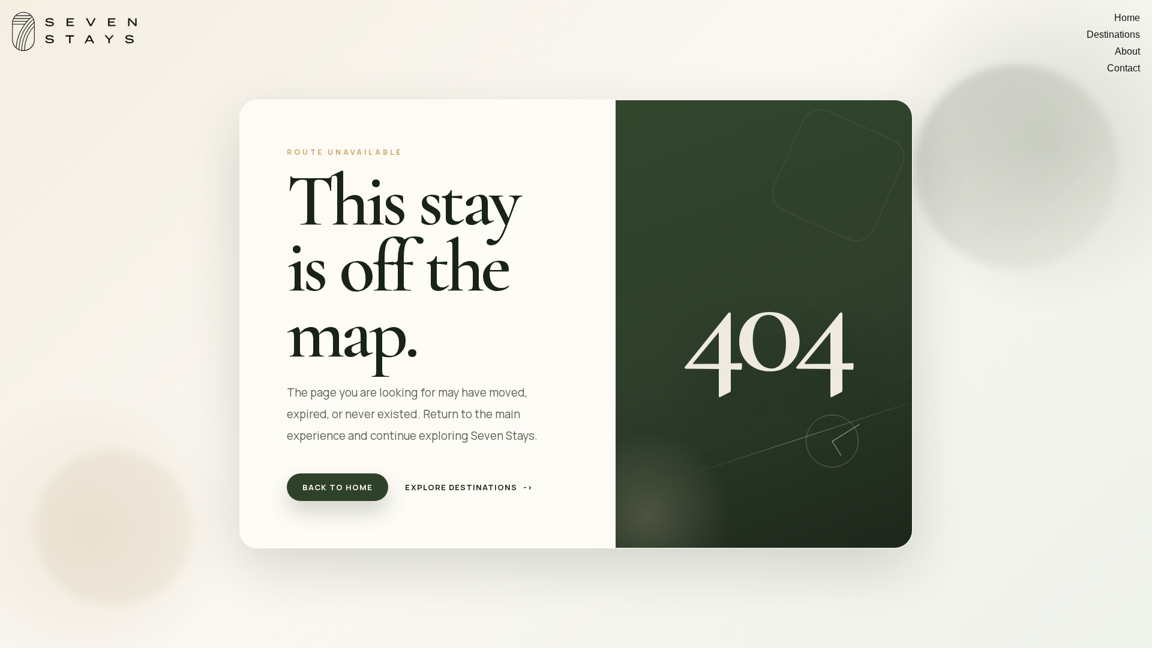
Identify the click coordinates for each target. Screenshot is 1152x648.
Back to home (337, 487)
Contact (1123, 68)
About (1127, 51)
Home (1127, 18)
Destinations (1113, 34)
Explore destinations (469, 487)
